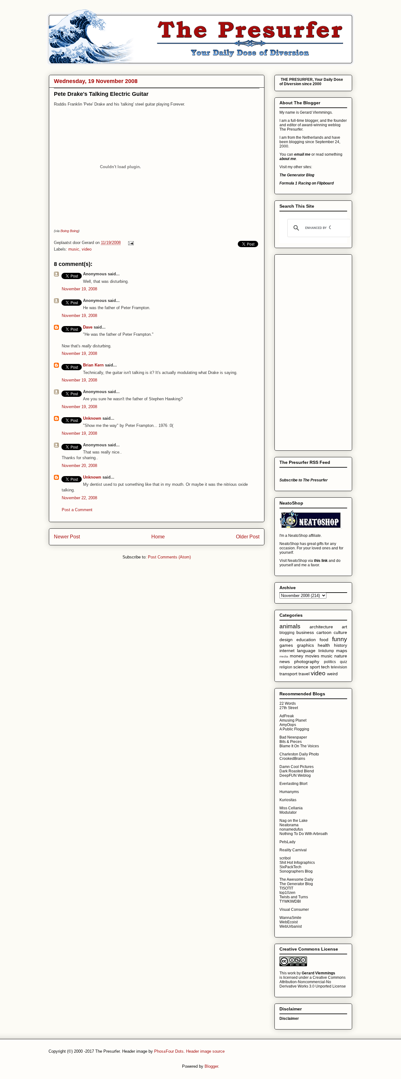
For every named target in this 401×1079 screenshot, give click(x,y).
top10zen (287, 892)
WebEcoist (288, 922)
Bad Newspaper (293, 737)
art (344, 626)
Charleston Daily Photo (299, 754)
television (339, 667)
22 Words (287, 703)
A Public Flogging (294, 729)
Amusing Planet (292, 720)
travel (304, 673)
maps (341, 650)
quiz (343, 662)
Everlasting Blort (293, 783)
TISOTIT (286, 888)
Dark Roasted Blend (296, 771)
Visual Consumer (294, 909)
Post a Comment (77, 509)
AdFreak (286, 716)
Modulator (288, 812)
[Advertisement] (304, 351)
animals (289, 626)
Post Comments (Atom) (169, 557)
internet (286, 650)
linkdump (326, 651)
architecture (321, 626)
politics (330, 662)
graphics (305, 645)
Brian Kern (93, 365)
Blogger (211, 1066)
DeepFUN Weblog (295, 775)
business (305, 632)
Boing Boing (69, 231)
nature (340, 655)
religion (285, 667)
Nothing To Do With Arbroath (303, 834)
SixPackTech (290, 867)
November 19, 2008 (79, 289)
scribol (285, 858)
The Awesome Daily (296, 879)
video (86, 249)
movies (312, 655)
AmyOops (287, 725)
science (300, 666)
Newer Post (67, 536)
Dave (87, 327)
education (306, 639)
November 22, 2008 (79, 497)
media (283, 656)
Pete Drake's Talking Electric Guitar (101, 94)
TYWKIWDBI (290, 901)
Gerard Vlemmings (318, 973)
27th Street (288, 708)
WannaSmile (290, 918)
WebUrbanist (290, 926)
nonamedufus (291, 829)
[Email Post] (130, 242)
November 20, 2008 (79, 465)
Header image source (205, 1051)
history (340, 645)
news (284, 661)
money (296, 655)
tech (325, 666)
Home (158, 536)
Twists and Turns (293, 897)
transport (288, 673)
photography (306, 661)
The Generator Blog (296, 884)
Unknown (92, 418)
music (73, 249)
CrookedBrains (292, 758)
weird (332, 673)
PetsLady (287, 842)
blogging (286, 632)
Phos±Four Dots (169, 1051)
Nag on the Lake (293, 820)
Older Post (247, 536)
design (286, 639)
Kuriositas (287, 800)
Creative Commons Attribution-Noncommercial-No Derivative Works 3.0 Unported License (312, 981)
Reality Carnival (293, 850)
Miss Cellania (291, 808)
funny (339, 639)
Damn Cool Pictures (296, 767)
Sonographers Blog (296, 871)
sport (315, 666)
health (324, 645)
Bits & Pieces (290, 741)
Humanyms (289, 792)
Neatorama (289, 825)
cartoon (323, 632)
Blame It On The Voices (299, 746)
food (324, 639)
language (306, 650)
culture (340, 632)
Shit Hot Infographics (297, 862)
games (286, 645)
